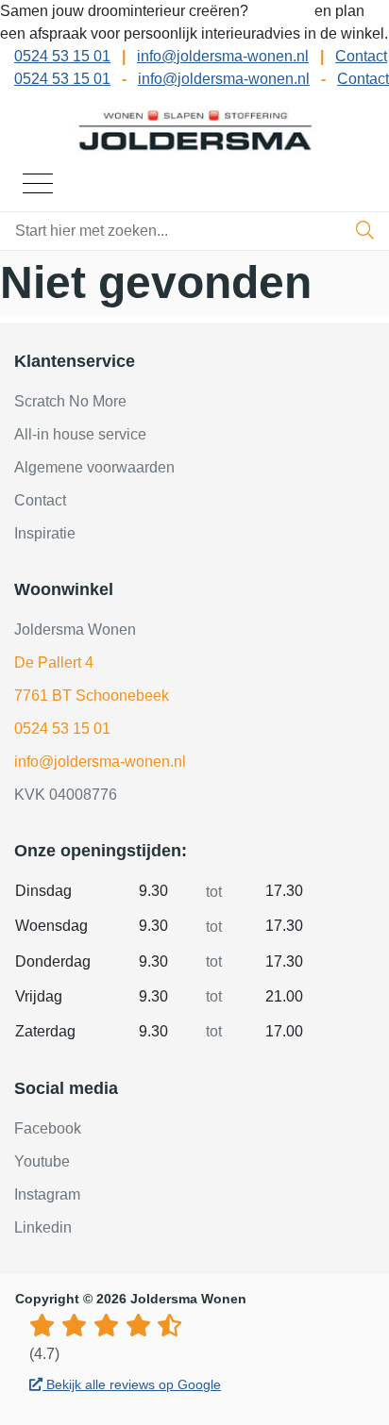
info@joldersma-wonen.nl (223, 56)
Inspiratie (45, 533)
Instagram (47, 1194)
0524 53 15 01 (62, 56)
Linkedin (43, 1227)
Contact (361, 56)
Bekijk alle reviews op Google (131, 1384)
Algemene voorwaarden (94, 467)
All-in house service (80, 434)
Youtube (42, 1161)
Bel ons (283, 11)
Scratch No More (70, 401)
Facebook (47, 1128)
